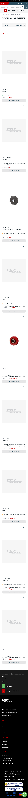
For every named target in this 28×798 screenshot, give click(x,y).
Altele (3, 733)
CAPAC (4, 91)
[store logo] (4, 3)
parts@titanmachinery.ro (12, 691)
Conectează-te (18, 3)
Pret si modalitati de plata (9, 724)
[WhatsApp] (24, 794)
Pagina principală (3, 15)
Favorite (22, 3)
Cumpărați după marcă (9, 710)
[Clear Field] (22, 7)
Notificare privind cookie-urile (12, 771)
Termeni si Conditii (9, 777)
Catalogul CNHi (6, 716)
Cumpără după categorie (9, 713)
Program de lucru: (7, 758)
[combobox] (12, 7)
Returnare (5, 730)
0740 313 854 (9, 686)
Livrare (4, 727)
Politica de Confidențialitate (12, 774)
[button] (23, 38)
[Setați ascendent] (24, 25)
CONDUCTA (5, 510)
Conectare (5, 744)
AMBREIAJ (5, 440)
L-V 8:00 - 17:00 (6, 760)
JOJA (4, 300)
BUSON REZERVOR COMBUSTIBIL (11, 229)
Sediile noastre (6, 755)
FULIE (3, 370)
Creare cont (5, 747)
